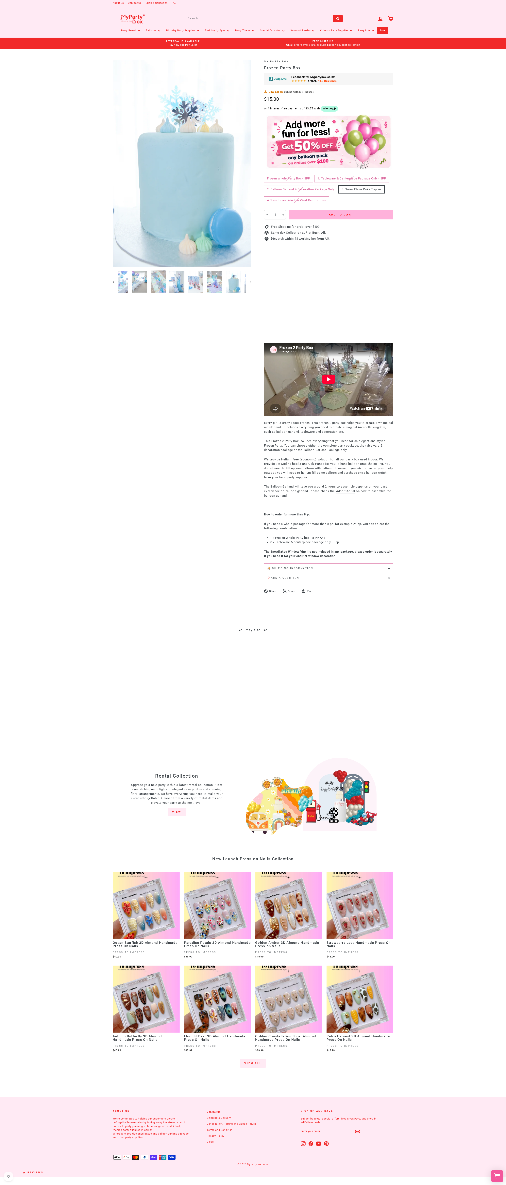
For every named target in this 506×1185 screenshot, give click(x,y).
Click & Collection (157, 2)
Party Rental (129, 30)
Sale (382, 30)
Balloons (151, 30)
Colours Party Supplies (334, 30)
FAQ (174, 2)
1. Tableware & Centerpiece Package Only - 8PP (351, 178)
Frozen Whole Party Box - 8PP (288, 178)
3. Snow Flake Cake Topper (361, 189)
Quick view (146, 705)
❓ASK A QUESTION (283, 578)
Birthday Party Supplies (181, 30)
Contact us (214, 1111)
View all (253, 1063)
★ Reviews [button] (33, 1172)
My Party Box (276, 61)
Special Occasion (270, 30)
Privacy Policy (215, 1135)
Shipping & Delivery (219, 1117)
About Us (118, 2)
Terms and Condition (219, 1129)
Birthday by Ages (215, 30)
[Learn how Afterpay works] (329, 109)
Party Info (364, 30)
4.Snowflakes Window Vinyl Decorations (296, 200)
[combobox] (264, 18)
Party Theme (243, 30)
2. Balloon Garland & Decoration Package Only (300, 189)
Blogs (210, 1141)
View (176, 811)
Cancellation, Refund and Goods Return (231, 1123)
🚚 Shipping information (290, 568)
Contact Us (135, 2)
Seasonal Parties (300, 30)
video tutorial (345, 491)
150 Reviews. (327, 81)
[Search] (338, 18)
